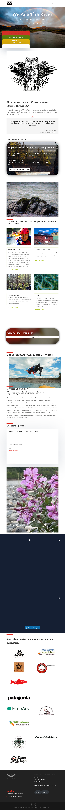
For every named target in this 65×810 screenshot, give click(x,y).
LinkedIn (45, 792)
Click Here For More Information (19, 169)
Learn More (13, 269)
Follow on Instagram (33, 627)
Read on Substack (13, 450)
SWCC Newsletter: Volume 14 (25, 432)
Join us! (31, 155)
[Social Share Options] (5, 565)
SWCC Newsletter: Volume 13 (15, 796)
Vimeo (38, 792)
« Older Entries (13, 463)
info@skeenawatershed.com (41, 785)
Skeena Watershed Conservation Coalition (45, 774)
